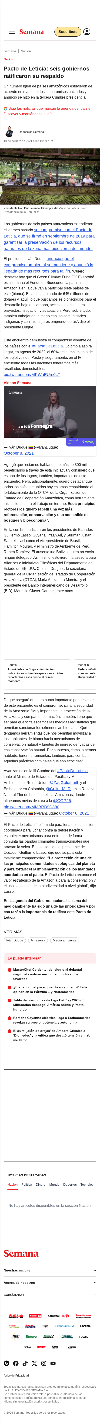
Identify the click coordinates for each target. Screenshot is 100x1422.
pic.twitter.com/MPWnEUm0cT (32, 374)
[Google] (6, 1363)
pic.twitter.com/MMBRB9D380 (31, 807)
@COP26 (62, 800)
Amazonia (38, 940)
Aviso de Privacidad (21, 1375)
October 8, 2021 (19, 453)
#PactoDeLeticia (47, 346)
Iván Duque (14, 940)
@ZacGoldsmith (64, 782)
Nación (26, 51)
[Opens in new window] (16, 1363)
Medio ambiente (65, 940)
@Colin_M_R (58, 788)
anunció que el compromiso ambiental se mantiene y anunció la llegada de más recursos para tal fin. (48, 264)
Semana (10, 51)
